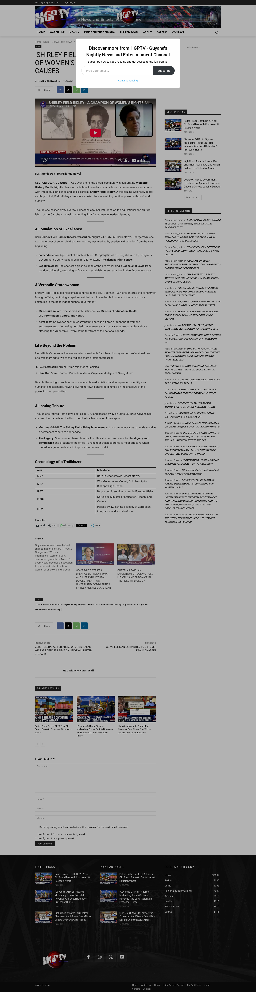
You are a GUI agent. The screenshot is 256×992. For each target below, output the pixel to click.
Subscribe (163, 70)
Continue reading (128, 80)
